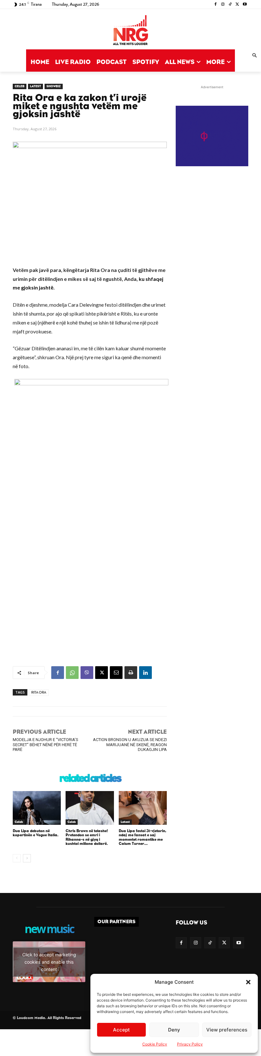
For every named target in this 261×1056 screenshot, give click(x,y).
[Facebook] (215, 4)
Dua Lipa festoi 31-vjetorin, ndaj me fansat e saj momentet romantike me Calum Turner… (142, 837)
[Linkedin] (145, 672)
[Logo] (130, 30)
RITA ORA (38, 692)
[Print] (130, 672)
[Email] (116, 672)
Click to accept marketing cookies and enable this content (49, 962)
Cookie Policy (154, 1044)
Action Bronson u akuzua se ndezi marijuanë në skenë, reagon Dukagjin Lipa (130, 744)
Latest (35, 86)
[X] (237, 4)
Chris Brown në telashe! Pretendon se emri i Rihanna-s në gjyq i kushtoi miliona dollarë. (87, 837)
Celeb (20, 86)
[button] (248, 982)
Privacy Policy (190, 1044)
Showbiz (53, 86)
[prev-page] (17, 858)
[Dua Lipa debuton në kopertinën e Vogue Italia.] (37, 808)
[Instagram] (223, 4)
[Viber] (87, 672)
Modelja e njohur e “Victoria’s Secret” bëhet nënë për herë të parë (45, 744)
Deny (174, 1030)
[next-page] (27, 858)
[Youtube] (244, 4)
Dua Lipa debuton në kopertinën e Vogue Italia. (36, 833)
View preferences (226, 1030)
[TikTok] (230, 4)
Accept (121, 1030)
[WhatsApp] (72, 672)
